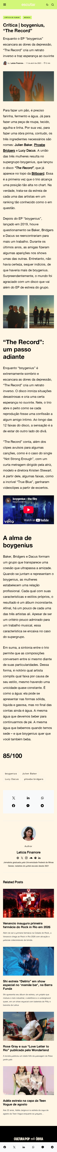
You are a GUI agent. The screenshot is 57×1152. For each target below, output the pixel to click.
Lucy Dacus (12, 779)
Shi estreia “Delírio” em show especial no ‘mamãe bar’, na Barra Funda (27, 984)
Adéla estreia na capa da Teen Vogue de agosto (24, 1102)
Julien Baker (29, 773)
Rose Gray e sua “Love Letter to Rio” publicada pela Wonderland (26, 1048)
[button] (4, 4)
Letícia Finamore (28, 852)
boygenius (11, 773)
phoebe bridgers (33, 779)
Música (27, 17)
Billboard (38, 173)
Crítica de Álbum (12, 17)
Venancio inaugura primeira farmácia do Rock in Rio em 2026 (26, 925)
